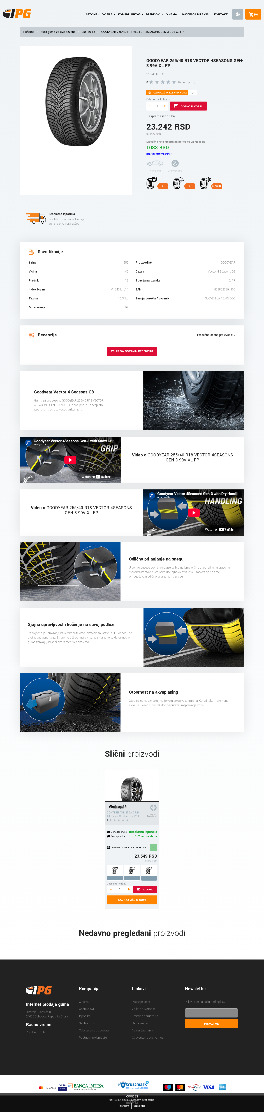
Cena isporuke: (119, 832)
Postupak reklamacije (93, 1038)
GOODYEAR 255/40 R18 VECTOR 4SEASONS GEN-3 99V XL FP (142, 32)
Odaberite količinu (158, 99)
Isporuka (84, 1016)
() (255, 14)
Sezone (91, 14)
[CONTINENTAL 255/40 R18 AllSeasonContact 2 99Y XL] (132, 786)
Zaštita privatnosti (144, 1009)
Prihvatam (124, 1106)
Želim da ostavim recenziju (132, 351)
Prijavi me (211, 1023)
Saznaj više (139, 1106)
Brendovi (153, 14)
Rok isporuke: (118, 836)
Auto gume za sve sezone (58, 32)
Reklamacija (140, 1023)
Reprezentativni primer (158, 154)
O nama (171, 14)
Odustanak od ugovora (94, 1030)
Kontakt (221, 14)
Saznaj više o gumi (132, 900)
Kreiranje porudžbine (145, 1016)
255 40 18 (88, 32)
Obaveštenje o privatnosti (148, 1038)
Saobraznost (87, 1023)
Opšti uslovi (86, 1009)
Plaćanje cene (141, 1002)
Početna (28, 32)
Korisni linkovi (129, 14)
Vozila (107, 14)
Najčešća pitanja (195, 14)
